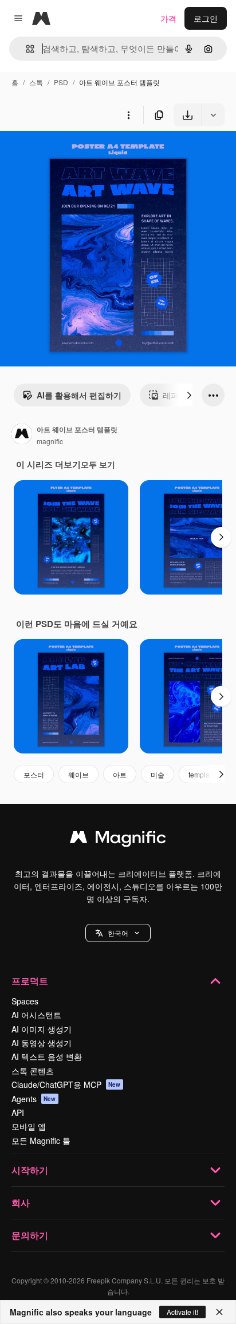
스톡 (36, 82)
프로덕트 (29, 980)
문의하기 (29, 1235)
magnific (50, 441)
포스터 (33, 774)
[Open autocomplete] (25, 49)
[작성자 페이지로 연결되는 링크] (21, 435)
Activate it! (182, 1312)
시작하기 (29, 1170)
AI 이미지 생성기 (41, 1029)
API (17, 1112)
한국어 (118, 933)
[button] (118, 933)
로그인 (206, 18)
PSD (61, 82)
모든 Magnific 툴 (40, 1140)
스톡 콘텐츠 (32, 1070)
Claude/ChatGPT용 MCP (66, 1084)
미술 (157, 774)
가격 (168, 18)
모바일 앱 (28, 1126)
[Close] (219, 1312)
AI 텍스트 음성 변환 (46, 1056)
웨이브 (78, 774)
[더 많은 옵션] (128, 114)
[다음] (189, 395)
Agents (33, 1098)
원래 (65, 153)
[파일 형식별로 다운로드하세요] (213, 114)
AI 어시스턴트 (36, 1014)
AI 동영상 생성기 (41, 1042)
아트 (120, 774)
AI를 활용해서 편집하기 (79, 395)
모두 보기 (98, 464)
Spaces (24, 1001)
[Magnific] (118, 839)
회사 (20, 1202)
